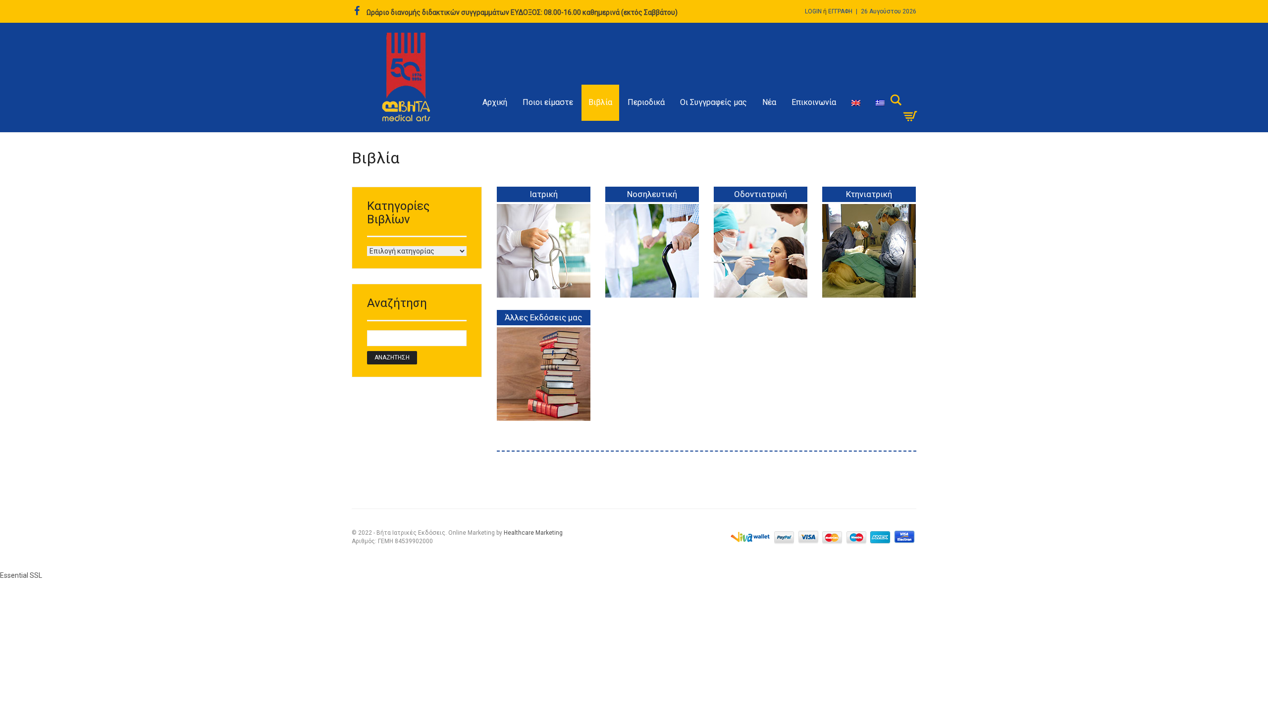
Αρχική (494, 102)
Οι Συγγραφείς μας (713, 102)
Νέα (769, 102)
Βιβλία (600, 102)
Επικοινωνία (814, 102)
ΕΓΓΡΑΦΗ (840, 11)
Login (813, 11)
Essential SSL (21, 575)
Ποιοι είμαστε (548, 102)
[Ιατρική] (543, 258)
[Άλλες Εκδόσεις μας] (543, 381)
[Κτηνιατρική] (869, 258)
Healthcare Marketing (533, 532)
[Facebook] (357, 11)
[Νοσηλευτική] (652, 258)
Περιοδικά (646, 102)
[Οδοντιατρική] (760, 258)
